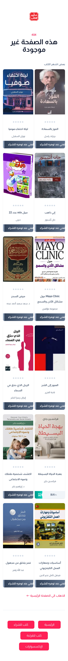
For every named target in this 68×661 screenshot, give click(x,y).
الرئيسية (49, 624)
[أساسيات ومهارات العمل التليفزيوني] (50, 525)
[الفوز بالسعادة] (50, 91)
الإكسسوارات (34, 646)
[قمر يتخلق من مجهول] (18, 525)
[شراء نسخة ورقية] (50, 495)
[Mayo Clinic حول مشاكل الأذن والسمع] (50, 259)
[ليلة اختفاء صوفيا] (18, 91)
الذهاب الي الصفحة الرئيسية (45, 595)
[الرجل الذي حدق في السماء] (18, 348)
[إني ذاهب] (50, 175)
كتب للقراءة (34, 635)
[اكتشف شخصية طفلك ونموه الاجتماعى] (18, 436)
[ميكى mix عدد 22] (18, 175)
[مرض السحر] (18, 259)
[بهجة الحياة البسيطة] (50, 436)
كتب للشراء (21, 624)
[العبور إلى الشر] (50, 348)
